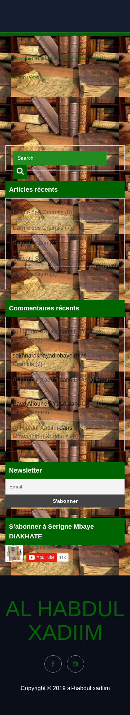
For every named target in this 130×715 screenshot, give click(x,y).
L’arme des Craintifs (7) (42, 228)
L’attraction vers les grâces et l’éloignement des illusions (54, 58)
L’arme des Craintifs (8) (42, 212)
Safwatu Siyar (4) (35, 243)
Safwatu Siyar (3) (35, 259)
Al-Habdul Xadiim (35, 331)
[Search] (20, 172)
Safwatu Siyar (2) (35, 274)
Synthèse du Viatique (24, 77)
